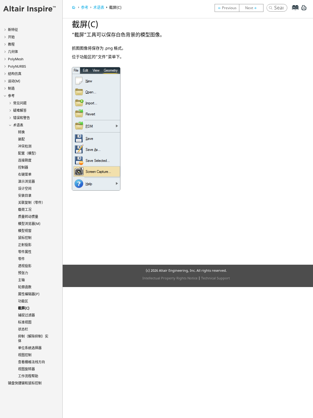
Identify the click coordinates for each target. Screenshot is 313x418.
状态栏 (23, 329)
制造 (11, 88)
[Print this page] (303, 10)
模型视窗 (24, 230)
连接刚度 (24, 160)
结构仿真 (14, 73)
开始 (11, 37)
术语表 (18, 125)
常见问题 (20, 103)
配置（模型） (28, 153)
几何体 (13, 51)
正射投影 (24, 244)
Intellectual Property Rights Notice (169, 278)
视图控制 (24, 355)
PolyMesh (16, 59)
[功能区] (227, 8)
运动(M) (14, 81)
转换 (21, 132)
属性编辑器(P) (28, 294)
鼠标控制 (24, 237)
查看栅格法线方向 (31, 362)
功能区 (23, 301)
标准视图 (24, 322)
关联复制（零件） (31, 202)
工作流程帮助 (28, 376)
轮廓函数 (24, 287)
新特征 (13, 29)
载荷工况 (24, 209)
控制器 (23, 167)
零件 (21, 258)
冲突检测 (24, 146)
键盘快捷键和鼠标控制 (25, 383)
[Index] (293, 12)
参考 (11, 95)
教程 (11, 44)
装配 (21, 139)
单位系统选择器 (30, 347)
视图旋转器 (26, 369)
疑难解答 (20, 110)
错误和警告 (21, 117)
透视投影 (24, 265)
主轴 (21, 280)
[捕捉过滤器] (253, 8)
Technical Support (215, 278)
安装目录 (24, 195)
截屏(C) (23, 308)
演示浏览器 (26, 181)
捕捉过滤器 (26, 315)
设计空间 (24, 188)
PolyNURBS (17, 66)
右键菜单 (24, 174)
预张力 (23, 273)
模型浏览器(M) (29, 223)
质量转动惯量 (28, 216)
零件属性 (24, 251)
